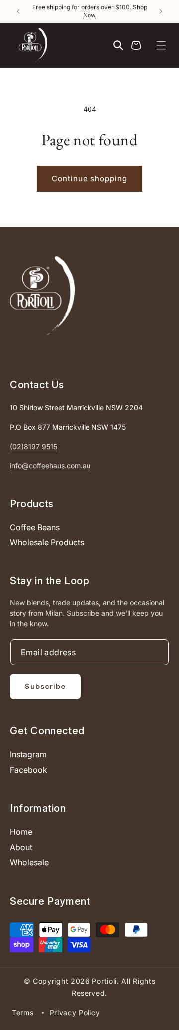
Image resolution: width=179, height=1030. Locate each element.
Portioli (104, 981)
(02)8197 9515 (33, 446)
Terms (23, 1012)
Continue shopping (89, 178)
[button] (161, 45)
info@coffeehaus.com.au (50, 465)
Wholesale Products (47, 542)
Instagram (28, 754)
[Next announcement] (161, 11)
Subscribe (45, 686)
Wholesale (29, 862)
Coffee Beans (35, 527)
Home (21, 832)
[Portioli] (42, 295)
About (21, 847)
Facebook (28, 770)
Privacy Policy (75, 1012)
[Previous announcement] (18, 11)
